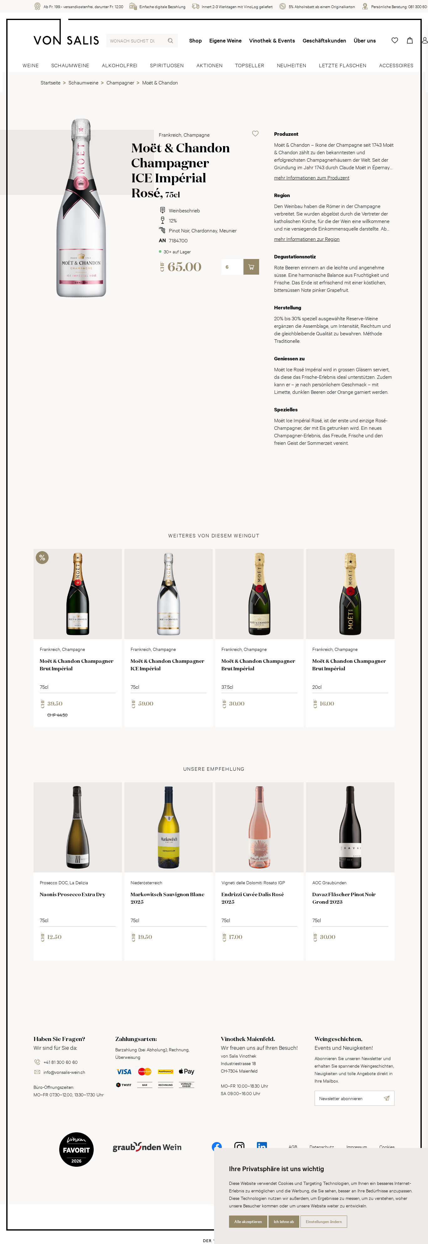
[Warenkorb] (409, 40)
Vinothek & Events (272, 40)
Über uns (365, 40)
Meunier (228, 230)
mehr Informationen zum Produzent (311, 177)
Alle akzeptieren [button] (248, 1221)
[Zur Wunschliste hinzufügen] (255, 133)
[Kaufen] (251, 267)
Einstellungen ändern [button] (324, 1221)
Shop (195, 40)
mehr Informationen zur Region (307, 238)
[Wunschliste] (394, 40)
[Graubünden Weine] (147, 1154)
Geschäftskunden (324, 40)
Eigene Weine (225, 40)
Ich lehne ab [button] (284, 1221)
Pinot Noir (179, 230)
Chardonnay (204, 230)
